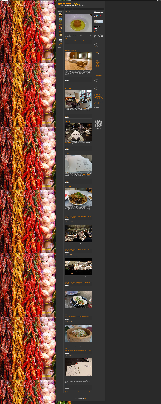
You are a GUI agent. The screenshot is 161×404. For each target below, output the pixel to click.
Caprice (68, 114)
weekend (69, 115)
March (96, 60)
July (96, 55)
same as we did (84, 108)
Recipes (74, 8)
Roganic (84, 40)
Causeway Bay (74, 40)
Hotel (85, 114)
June (96, 56)
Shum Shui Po (89, 216)
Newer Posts (66, 391)
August (97, 54)
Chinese (71, 216)
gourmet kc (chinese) (97, 114)
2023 (95, 45)
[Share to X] (67, 80)
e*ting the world (97, 111)
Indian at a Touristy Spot (70, 357)
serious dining (86, 40)
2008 (95, 90)
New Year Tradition (68, 88)
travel (99, 97)
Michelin (89, 114)
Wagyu (67, 78)
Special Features (79, 8)
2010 (95, 88)
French (81, 114)
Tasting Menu (68, 147)
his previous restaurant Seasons (86, 174)
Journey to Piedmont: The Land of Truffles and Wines (60, 23)
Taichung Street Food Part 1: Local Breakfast (60, 44)
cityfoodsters (96, 109)
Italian (83, 282)
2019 (95, 78)
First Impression (68, 153)
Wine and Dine (70, 78)
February (97, 61)
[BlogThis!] (66, 80)
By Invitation (70, 40)
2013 (102, 100)
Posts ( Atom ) (70, 392)
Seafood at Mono (68, 223)
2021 (95, 47)
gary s (95, 31)
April (96, 59)
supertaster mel (96, 112)
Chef (70, 249)
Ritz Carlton (88, 282)
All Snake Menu (68, 186)
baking (101, 101)
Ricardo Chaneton (86, 249)
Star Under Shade (68, 289)
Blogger (85, 398)
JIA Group (78, 249)
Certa (71, 282)
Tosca (72, 283)
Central (70, 114)
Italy (96, 101)
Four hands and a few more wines (71, 256)
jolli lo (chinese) (97, 115)
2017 (95, 80)
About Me (84, 8)
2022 (95, 46)
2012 (95, 86)
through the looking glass (98, 113)
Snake (66, 217)
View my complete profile (97, 39)
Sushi (100, 99)
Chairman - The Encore (69, 323)
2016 (95, 81)
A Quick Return (68, 121)
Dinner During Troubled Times (71, 50)
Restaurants (67, 8)
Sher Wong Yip (86, 216)
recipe (102, 99)
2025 (95, 43)
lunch (87, 114)
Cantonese (69, 216)
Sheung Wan (86, 350)
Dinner (73, 216)
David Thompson (73, 316)
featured (97, 99)
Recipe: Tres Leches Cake (60, 17)
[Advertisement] (78, 46)
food (76, 40)
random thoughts (98, 100)
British (68, 40)
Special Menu (89, 40)
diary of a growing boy (97, 110)
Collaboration (73, 282)
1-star (101, 100)
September (97, 53)
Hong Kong (62, 8)
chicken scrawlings (97, 108)
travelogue (95, 103)
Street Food (68, 217)
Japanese (101, 97)
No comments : (66, 79)
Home (58, 8)
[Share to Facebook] (68, 80)
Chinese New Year (74, 114)
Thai (67, 317)
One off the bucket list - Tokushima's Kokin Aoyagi (60, 31)
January (97, 76)
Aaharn (68, 316)
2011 (95, 87)
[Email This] (65, 80)
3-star (95, 101)
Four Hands (77, 282)
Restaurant (81, 40)
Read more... (66, 38)
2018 (95, 79)
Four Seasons (78, 114)
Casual (98, 98)
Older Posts (90, 391)
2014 (95, 83)
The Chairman (89, 350)
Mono (80, 249)
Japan (100, 98)
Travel (71, 8)
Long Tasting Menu (98, 62)
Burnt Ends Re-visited (60, 37)
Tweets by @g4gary (96, 105)
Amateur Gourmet (97, 102)
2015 (95, 82)
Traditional (74, 217)
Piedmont (98, 101)
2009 (95, 89)
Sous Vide (101, 102)
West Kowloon (75, 283)
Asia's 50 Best (69, 350)
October (97, 52)
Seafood (89, 249)
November (97, 51)
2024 (95, 44)
